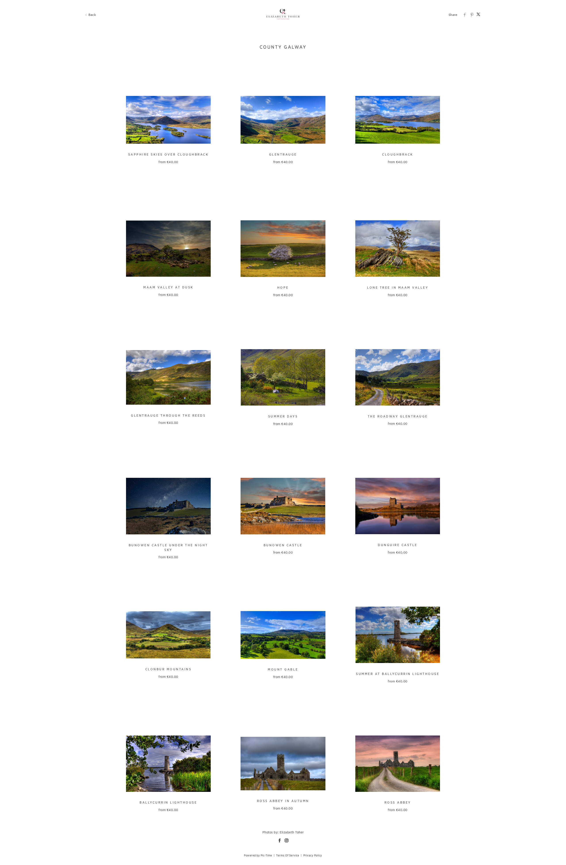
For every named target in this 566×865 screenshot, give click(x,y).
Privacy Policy (312, 855)
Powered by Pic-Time (258, 855)
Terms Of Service (287, 855)
